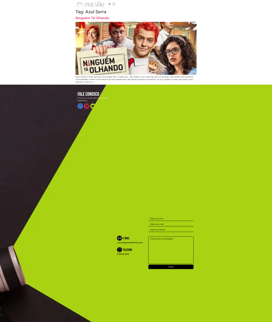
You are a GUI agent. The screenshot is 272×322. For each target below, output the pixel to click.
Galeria (158, 4)
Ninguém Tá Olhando (92, 18)
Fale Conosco (168, 4)
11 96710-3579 (123, 254)
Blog (150, 4)
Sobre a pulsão (130, 4)
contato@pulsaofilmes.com (130, 243)
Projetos (142, 4)
